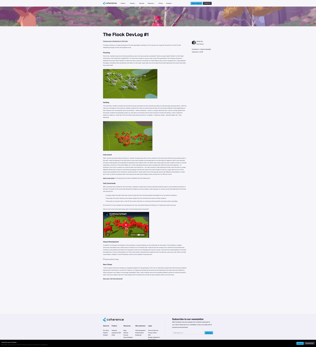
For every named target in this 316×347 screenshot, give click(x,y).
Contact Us (207, 3)
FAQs (113, 335)
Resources (151, 3)
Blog (125, 330)
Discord (126, 333)
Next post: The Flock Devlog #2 (113, 279)
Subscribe (209, 333)
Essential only (309, 343)
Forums (126, 335)
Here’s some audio (108, 178)
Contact (105, 335)
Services (141, 3)
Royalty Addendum (154, 337)
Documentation (128, 337)
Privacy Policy (152, 333)
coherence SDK (116, 333)
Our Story (106, 330)
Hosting (132, 3)
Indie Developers (140, 330)
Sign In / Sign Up (196, 3)
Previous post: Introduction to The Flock (115, 41)
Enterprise (138, 335)
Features (114, 330)
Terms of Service (153, 330)
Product (123, 3)
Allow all (300, 343)
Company (168, 3)
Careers (105, 333)
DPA (149, 335)
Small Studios (139, 333)
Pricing (161, 3)
